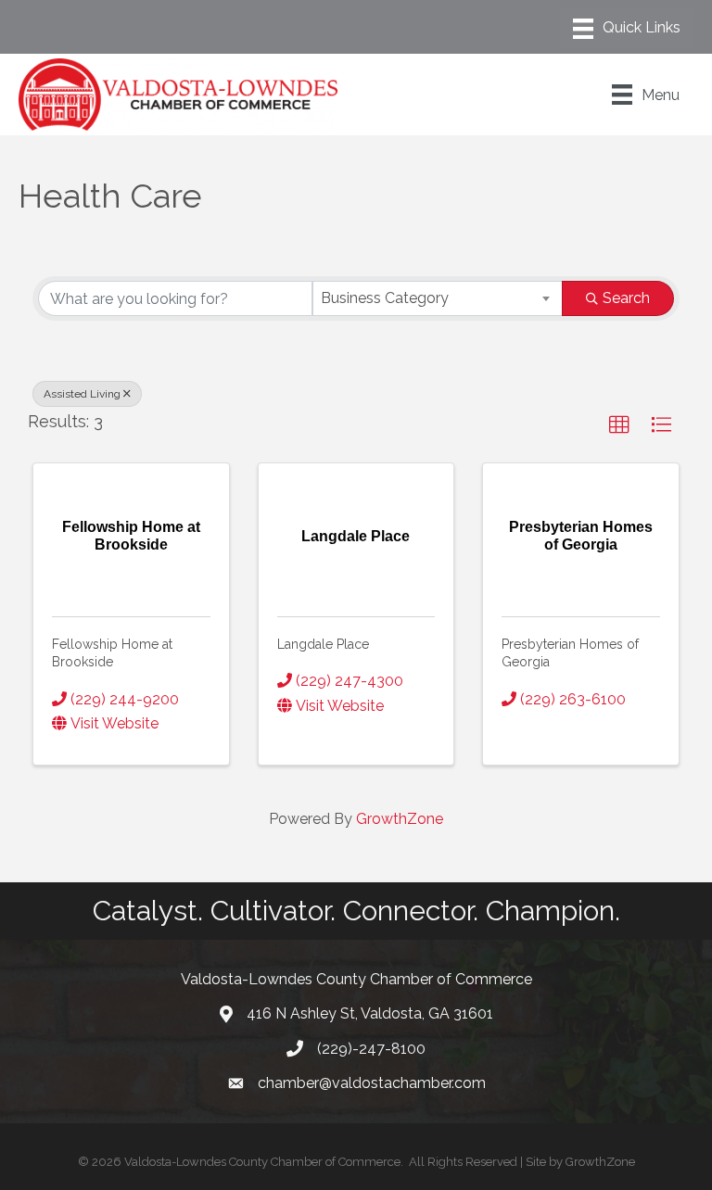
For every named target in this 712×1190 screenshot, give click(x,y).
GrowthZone (399, 819)
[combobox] (437, 298)
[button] (619, 425)
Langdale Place (323, 644)
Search (626, 298)
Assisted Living (82, 393)
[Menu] (626, 28)
